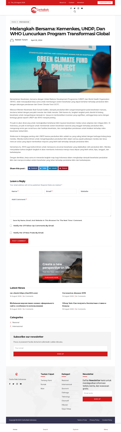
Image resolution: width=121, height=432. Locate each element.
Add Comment (19, 199)
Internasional (24, 22)
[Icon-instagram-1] (78, 8)
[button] (33, 168)
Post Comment (19, 241)
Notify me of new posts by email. (28, 233)
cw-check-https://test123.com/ (24, 293)
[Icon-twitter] (74, 8)
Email (49, 191)
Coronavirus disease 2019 (74, 293)
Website (84, 191)
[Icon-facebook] (70, 8)
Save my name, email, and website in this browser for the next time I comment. (47, 220)
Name (15, 191)
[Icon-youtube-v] (81, 8)
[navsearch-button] (75, 12)
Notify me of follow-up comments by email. (33, 225)
